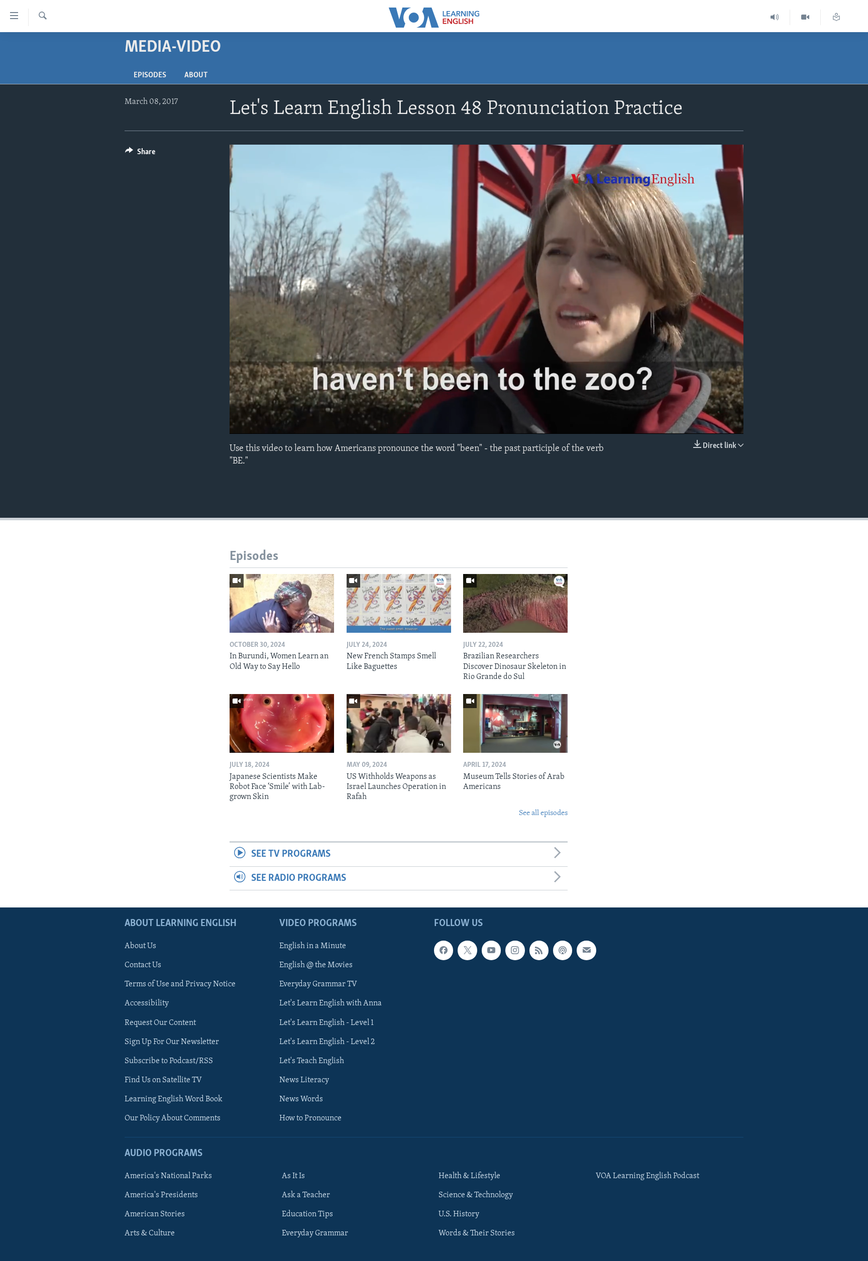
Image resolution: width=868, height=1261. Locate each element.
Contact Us (143, 965)
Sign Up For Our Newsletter (172, 1042)
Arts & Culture (150, 1233)
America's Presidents (161, 1195)
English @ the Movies (316, 965)
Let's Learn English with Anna (330, 1003)
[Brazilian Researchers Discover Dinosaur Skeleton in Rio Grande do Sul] (515, 603)
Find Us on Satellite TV (163, 1080)
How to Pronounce (310, 1118)
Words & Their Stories (477, 1233)
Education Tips (307, 1214)
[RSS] (539, 950)
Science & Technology (476, 1195)
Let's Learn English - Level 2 (327, 1042)
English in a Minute (312, 946)
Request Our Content (160, 1023)
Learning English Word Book (174, 1099)
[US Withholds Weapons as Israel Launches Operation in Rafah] (399, 723)
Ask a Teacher (306, 1195)
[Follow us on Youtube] (491, 950)
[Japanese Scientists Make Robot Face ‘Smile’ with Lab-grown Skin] (282, 723)
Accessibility (147, 1003)
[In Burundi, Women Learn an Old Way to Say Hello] (282, 603)
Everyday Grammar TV (318, 984)
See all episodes (543, 813)
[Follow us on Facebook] (443, 950)
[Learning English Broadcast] (774, 17)
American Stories (155, 1214)
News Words (301, 1099)
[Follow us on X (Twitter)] (467, 950)
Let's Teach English (311, 1061)
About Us (140, 946)
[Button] (140, 154)
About (195, 75)
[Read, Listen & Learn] (836, 17)
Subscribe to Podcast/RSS (169, 1061)
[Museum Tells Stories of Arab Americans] (515, 723)
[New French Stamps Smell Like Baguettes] (399, 603)
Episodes (150, 75)
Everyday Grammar (315, 1233)
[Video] (805, 17)
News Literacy (304, 1080)
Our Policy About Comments (173, 1118)
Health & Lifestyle (469, 1176)
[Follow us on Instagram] (514, 950)
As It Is (293, 1176)
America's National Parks (168, 1176)
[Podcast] (562, 950)
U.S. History (459, 1214)
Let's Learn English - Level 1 (326, 1023)
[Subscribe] (586, 950)
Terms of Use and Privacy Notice (180, 984)
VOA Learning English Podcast (647, 1176)
